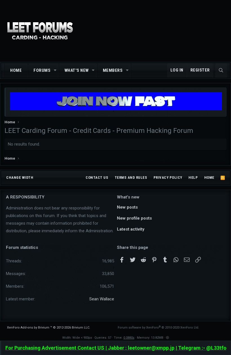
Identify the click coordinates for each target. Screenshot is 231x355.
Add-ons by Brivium (48, 327)
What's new (77, 70)
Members (113, 70)
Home (16, 70)
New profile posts (134, 218)
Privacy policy (168, 177)
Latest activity (131, 229)
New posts (127, 207)
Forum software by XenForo (158, 327)
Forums (42, 70)
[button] (55, 70)
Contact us (97, 177)
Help (193, 177)
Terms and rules (131, 177)
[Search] (221, 70)
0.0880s (128, 338)
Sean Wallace (101, 299)
